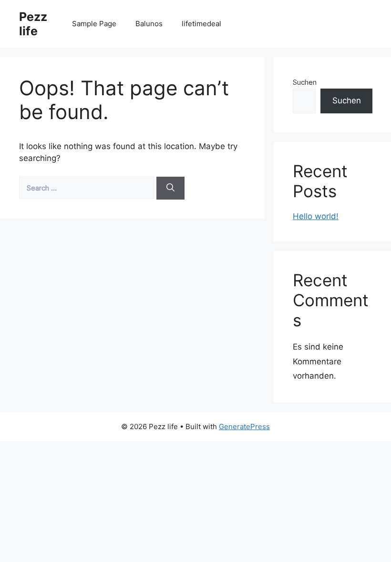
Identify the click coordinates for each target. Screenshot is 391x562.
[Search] (170, 188)
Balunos (149, 23)
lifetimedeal (201, 23)
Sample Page (94, 23)
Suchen (305, 82)
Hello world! (316, 216)
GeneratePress (244, 426)
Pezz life (33, 24)
